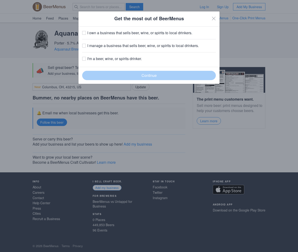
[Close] (214, 18)
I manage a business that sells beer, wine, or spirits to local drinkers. (143, 45)
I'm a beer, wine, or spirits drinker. (114, 58)
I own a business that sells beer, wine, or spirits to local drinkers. (139, 32)
